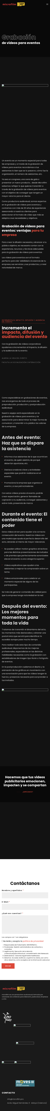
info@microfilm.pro (15, 1099)
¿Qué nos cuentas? (12, 913)
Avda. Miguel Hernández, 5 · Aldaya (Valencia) (27, 1103)
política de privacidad (33, 941)
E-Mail (6, 902)
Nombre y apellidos (13, 890)
